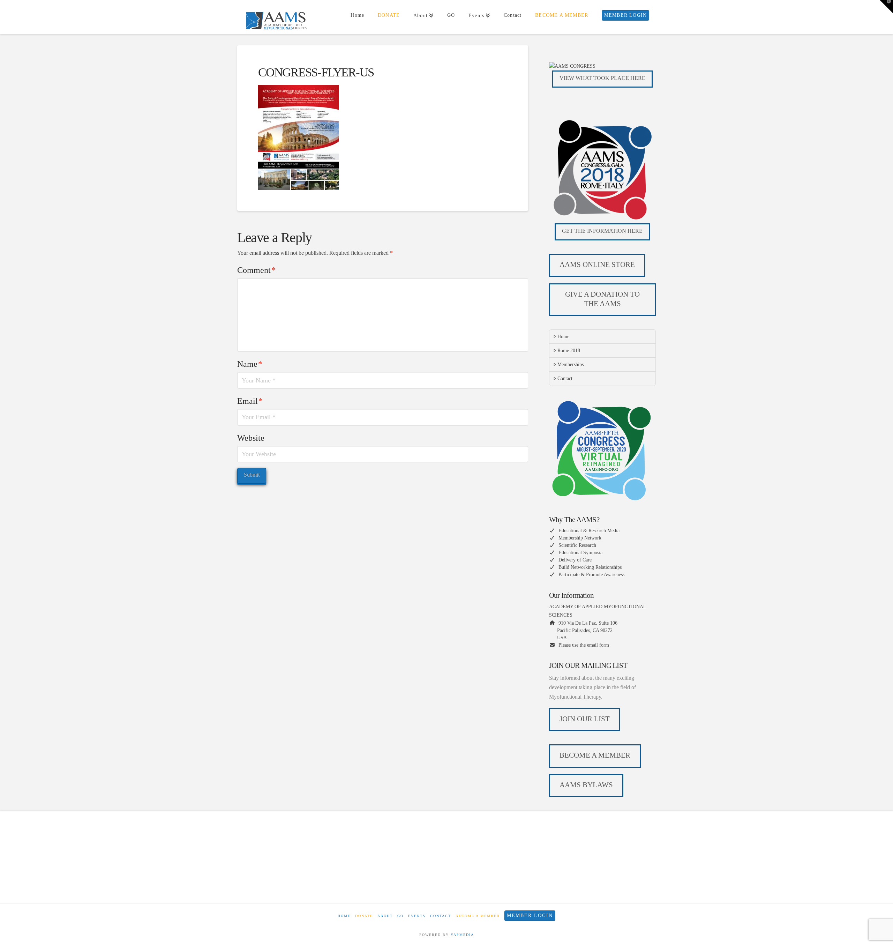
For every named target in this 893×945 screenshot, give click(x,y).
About (385, 916)
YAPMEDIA (462, 935)
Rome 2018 (568, 350)
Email (250, 400)
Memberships (570, 364)
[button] (886, 6)
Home (563, 336)
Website (250, 437)
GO (400, 916)
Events (417, 916)
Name (249, 364)
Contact (564, 378)
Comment (256, 270)
